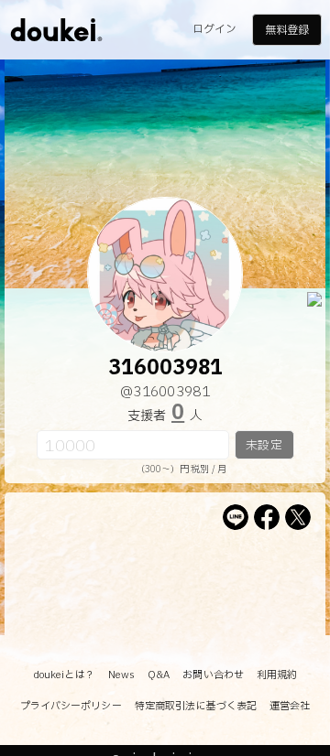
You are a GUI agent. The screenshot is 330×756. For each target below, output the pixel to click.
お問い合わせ (213, 675)
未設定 (263, 446)
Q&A (159, 675)
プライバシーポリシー (71, 706)
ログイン (214, 29)
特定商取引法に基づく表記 (196, 706)
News (121, 675)
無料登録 (287, 30)
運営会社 (290, 706)
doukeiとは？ (64, 675)
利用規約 (277, 675)
